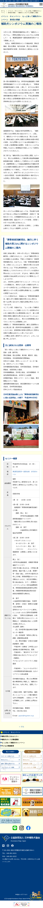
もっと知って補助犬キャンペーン (13, 743)
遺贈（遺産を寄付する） (8, 763)
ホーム (3, 11)
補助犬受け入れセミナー (10, 736)
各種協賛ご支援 (27, 763)
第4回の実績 (11, 12)
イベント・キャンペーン (15, 11)
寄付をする (4, 760)
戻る (22, 726)
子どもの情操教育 (8, 746)
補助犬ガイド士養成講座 (10, 739)
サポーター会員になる (7, 756)
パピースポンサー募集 (7, 767)
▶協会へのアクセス (21, 894)
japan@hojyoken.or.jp (26, 716)
